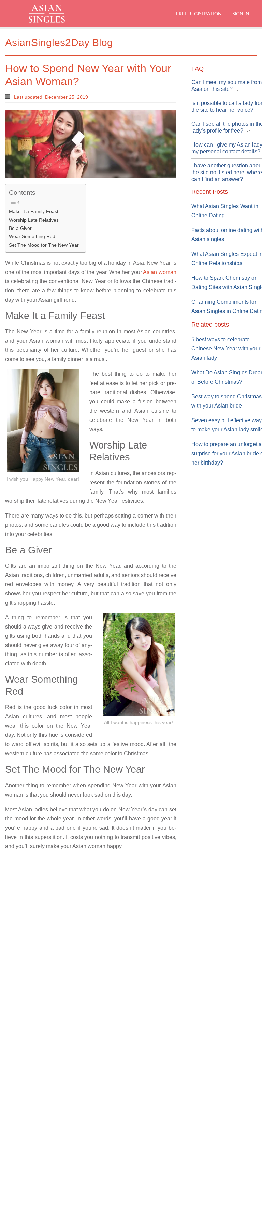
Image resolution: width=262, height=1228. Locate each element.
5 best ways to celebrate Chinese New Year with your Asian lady (225, 348)
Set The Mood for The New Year (44, 245)
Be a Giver (20, 228)
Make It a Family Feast (33, 211)
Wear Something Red (32, 236)
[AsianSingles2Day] (53, 13)
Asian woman (159, 272)
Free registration (199, 13)
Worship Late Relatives (34, 220)
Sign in (240, 13)
